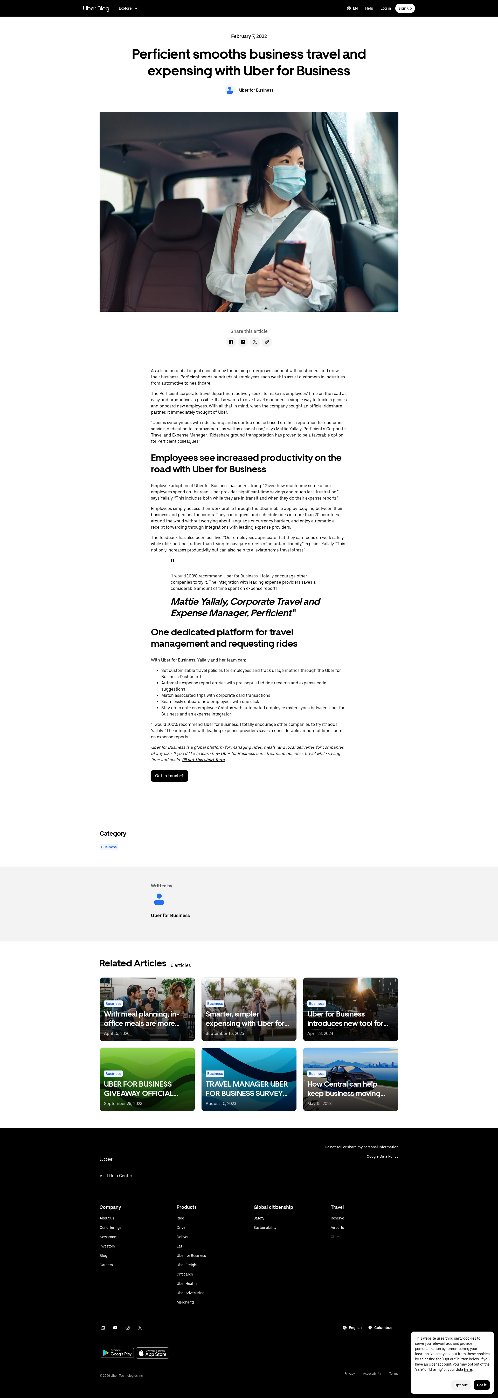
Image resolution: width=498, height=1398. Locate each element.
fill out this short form (203, 759)
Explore (125, 8)
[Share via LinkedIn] (243, 342)
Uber (106, 1159)
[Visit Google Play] (117, 1353)
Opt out (461, 1385)
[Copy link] (267, 342)
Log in (386, 8)
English (355, 1328)
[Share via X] (255, 342)
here (468, 1369)
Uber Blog (96, 8)
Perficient (190, 376)
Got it (482, 1385)
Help (369, 8)
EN (355, 8)
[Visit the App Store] (152, 1353)
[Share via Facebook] (231, 342)
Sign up (405, 8)
